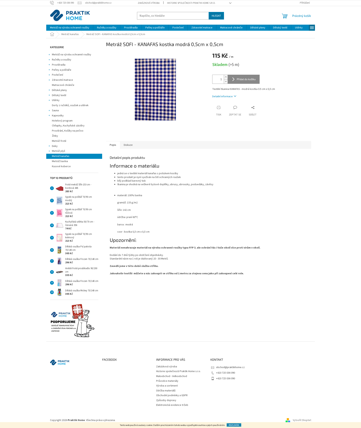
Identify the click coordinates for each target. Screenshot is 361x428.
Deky (55, 146)
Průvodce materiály (167, 381)
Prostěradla (58, 65)
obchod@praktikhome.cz (230, 367)
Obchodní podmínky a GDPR (172, 395)
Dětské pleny (59, 90)
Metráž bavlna (60, 161)
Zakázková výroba (149, 3)
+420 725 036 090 (225, 373)
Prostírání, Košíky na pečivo (67, 131)
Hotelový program (62, 121)
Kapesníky (58, 116)
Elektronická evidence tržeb (172, 405)
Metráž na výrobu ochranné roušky (71, 54)
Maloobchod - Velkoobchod (171, 376)
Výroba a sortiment (167, 386)
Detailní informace (222, 96)
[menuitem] (69, 28)
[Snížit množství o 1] (226, 81)
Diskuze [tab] (128, 145)
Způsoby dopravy (166, 400)
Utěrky (56, 100)
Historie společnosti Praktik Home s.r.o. (191, 3)
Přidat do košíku (246, 79)
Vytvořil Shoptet (302, 420)
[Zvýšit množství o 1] (226, 77)
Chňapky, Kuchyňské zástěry (68, 126)
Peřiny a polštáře (61, 70)
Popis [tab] (113, 145)
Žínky (55, 136)
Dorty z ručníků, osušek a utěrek (70, 105)
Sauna (55, 110)
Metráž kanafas (60, 156)
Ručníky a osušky (61, 60)
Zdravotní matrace (62, 80)
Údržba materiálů (165, 391)
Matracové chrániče (63, 85)
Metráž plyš (58, 151)
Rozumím (234, 425)
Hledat (216, 15)
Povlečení (57, 75)
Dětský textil (59, 95)
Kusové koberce (61, 166)
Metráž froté (59, 141)
